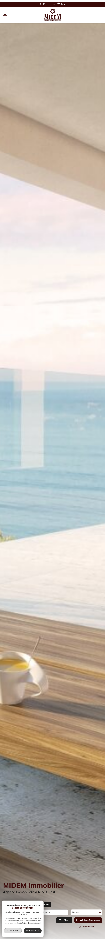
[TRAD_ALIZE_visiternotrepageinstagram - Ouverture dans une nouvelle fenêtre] (44, 4)
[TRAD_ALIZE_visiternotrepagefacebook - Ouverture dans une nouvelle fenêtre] (40, 4)
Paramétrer (12, 931)
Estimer (45, 905)
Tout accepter (32, 931)
